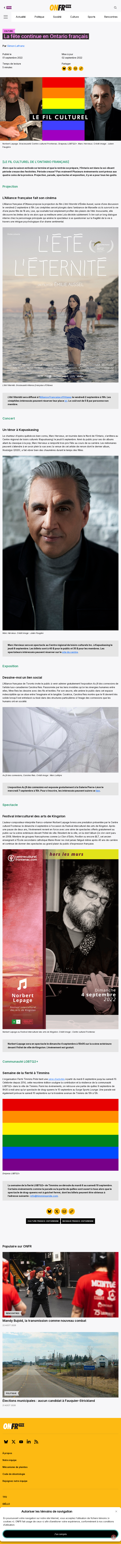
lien (98, 790)
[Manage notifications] (113, 1537)
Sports (91, 16)
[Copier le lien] (81, 68)
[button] (116, 1511)
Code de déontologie (14, 1474)
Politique (39, 16)
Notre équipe (10, 1460)
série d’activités (57, 1079)
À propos (7, 1453)
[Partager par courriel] (75, 68)
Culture (74, 16)
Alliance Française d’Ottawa (55, 397)
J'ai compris (60, 1534)
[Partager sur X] (69, 68)
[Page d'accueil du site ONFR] (60, 1426)
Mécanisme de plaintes (15, 1467)
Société (57, 16)
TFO (5, 1497)
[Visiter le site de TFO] (8, 7)
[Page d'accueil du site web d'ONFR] (60, 7)
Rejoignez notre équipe (15, 1481)
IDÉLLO (6, 1504)
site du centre (70, 652)
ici (66, 400)
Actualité (21, 16)
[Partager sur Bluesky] (64, 68)
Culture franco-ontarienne (43, 1221)
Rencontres (111, 16)
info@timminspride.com (44, 1196)
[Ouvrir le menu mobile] (6, 17)
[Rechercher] (115, 7)
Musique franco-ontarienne (77, 1221)
